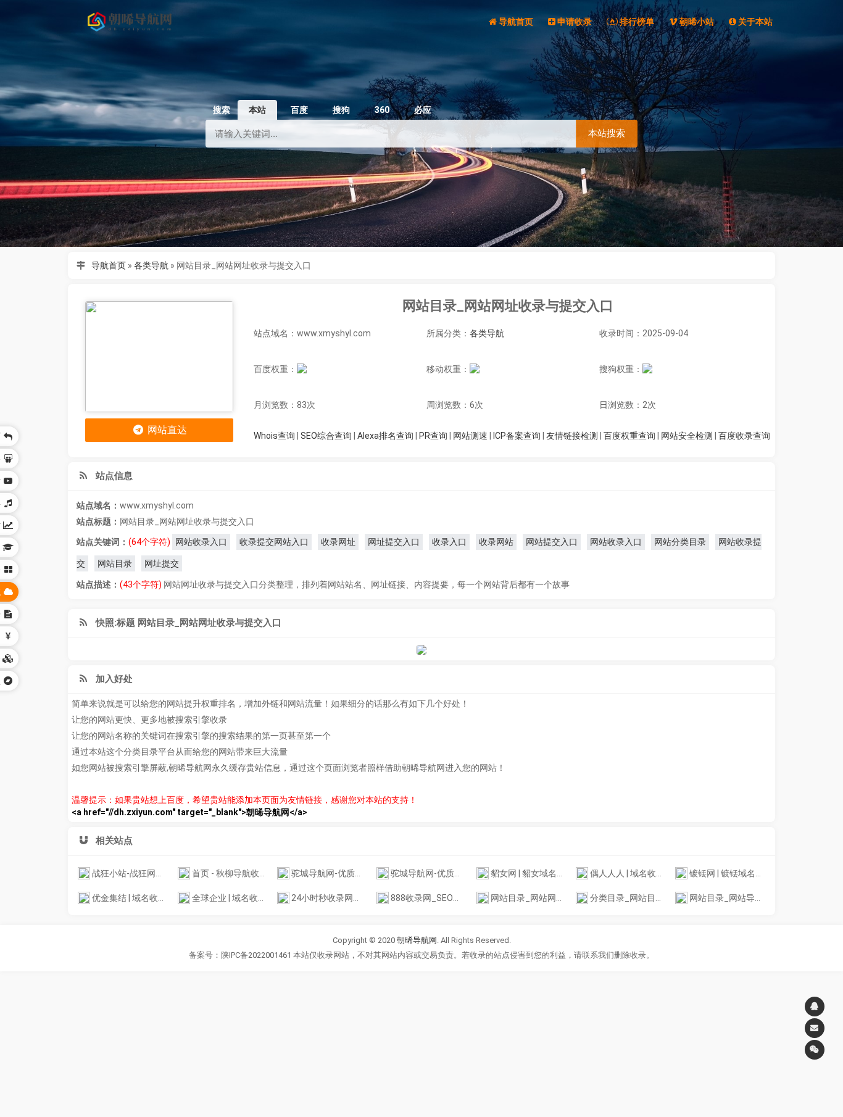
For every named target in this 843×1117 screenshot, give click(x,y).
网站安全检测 (687, 436)
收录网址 (338, 542)
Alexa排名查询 (385, 436)
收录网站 (496, 542)
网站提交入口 (552, 542)
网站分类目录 (680, 542)
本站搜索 (606, 133)
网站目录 (115, 563)
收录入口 (449, 542)
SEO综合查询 (326, 436)
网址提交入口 (394, 542)
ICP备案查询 (517, 436)
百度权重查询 (629, 436)
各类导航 (151, 265)
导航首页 (108, 265)
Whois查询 (274, 436)
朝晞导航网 (417, 940)
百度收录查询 (744, 436)
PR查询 (433, 436)
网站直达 (166, 430)
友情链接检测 (572, 436)
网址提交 (161, 563)
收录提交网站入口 (274, 542)
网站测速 (470, 436)
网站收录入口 (201, 542)
